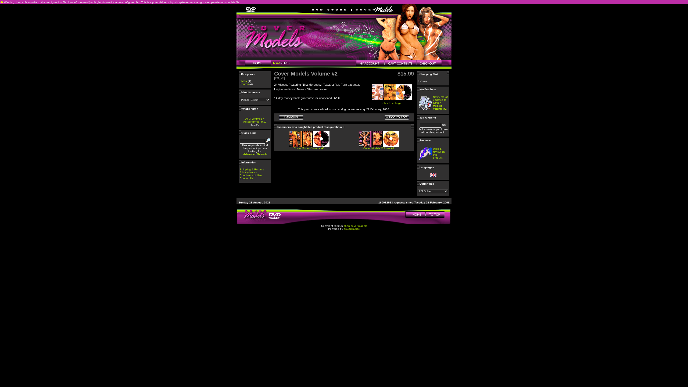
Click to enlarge (392, 103)
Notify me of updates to (440, 102)
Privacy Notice (248, 172)
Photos (244, 84)
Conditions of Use (251, 175)
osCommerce (352, 228)
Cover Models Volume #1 (378, 148)
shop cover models (355, 225)
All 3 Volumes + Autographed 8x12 (255, 120)
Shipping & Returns (252, 169)
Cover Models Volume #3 (309, 148)
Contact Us (246, 178)
